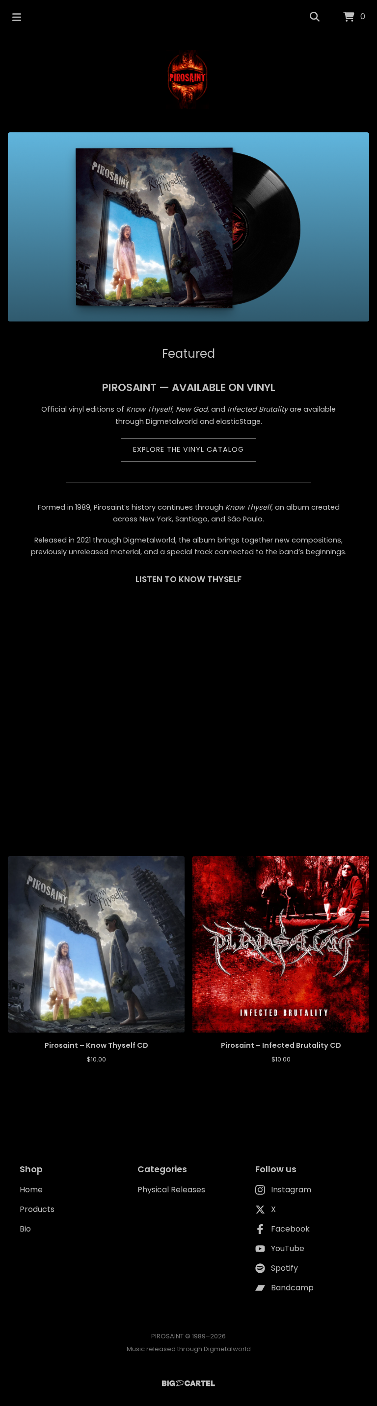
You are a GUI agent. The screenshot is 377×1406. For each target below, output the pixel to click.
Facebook (290, 1228)
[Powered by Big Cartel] (188, 1383)
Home (31, 1189)
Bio (25, 1228)
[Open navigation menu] (17, 17)
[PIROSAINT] (188, 79)
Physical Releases (171, 1189)
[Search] (314, 17)
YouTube (287, 1248)
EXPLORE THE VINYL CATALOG (188, 449)
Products (37, 1209)
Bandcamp (292, 1287)
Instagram (291, 1189)
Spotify (284, 1268)
